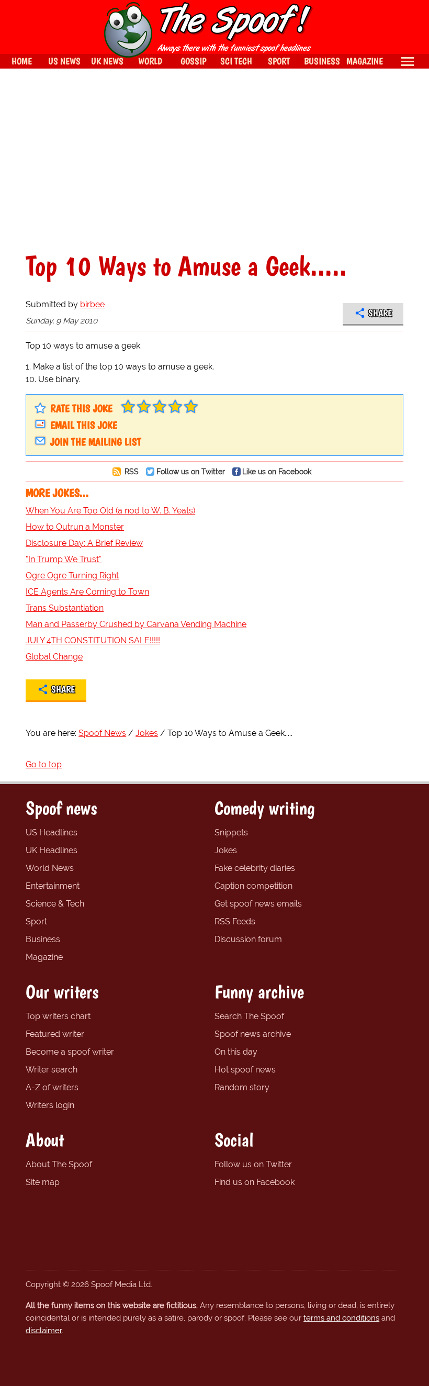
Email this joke (83, 425)
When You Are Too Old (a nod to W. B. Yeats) (110, 511)
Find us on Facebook (254, 1182)
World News (50, 868)
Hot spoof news (245, 1070)
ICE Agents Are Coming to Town (87, 592)
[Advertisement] (214, 160)
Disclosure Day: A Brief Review (84, 543)
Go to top (44, 764)
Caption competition (253, 886)
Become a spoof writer (70, 1052)
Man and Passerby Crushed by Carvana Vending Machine (136, 624)
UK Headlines (51, 850)
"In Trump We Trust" (63, 559)
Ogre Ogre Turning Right (72, 575)
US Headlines (51, 832)
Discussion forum (248, 939)
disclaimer (44, 1330)
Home (22, 60)
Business (43, 939)
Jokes (225, 850)
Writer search (51, 1070)
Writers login (50, 1105)
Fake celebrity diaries (254, 868)
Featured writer (55, 1034)
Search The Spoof (249, 1016)
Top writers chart (58, 1016)
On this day (235, 1052)
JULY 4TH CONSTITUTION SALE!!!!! (93, 640)
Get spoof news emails (258, 904)
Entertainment (53, 886)
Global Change (54, 657)
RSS (130, 471)
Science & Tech (55, 904)
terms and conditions (341, 1318)
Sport (36, 921)
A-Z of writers (52, 1087)
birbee (92, 304)
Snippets (231, 832)
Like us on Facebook (276, 471)
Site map (43, 1182)
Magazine (44, 957)
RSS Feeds (234, 921)
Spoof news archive (252, 1034)
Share (380, 313)
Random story (241, 1087)
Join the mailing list (95, 441)
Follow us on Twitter (190, 471)
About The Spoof (59, 1164)
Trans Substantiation (65, 608)
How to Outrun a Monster (75, 527)
